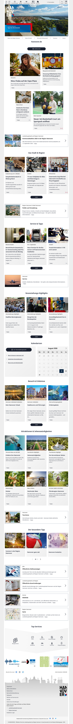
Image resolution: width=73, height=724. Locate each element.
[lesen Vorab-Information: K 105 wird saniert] (58, 246)
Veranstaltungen (14, 3)
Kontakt (8, 699)
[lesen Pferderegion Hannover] (58, 488)
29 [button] (48, 356)
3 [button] (39, 360)
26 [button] (48, 371)
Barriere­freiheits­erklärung (13, 693)
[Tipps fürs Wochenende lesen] (36, 20)
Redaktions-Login (11, 712)
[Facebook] (16, 672)
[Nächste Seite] (40, 559)
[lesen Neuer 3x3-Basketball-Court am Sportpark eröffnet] (48, 110)
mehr (36, 197)
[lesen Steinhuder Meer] (36, 488)
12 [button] (48, 363)
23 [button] (66, 367)
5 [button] (48, 360)
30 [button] (52, 356)
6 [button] (52, 360)
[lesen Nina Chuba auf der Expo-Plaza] (25, 71)
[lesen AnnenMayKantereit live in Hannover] (58, 315)
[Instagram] (19, 672)
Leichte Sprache (26, 3)
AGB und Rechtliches (11, 688)
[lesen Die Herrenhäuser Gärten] (58, 452)
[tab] (35, 559)
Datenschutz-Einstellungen (13, 701)
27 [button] (39, 356)
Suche (62, 3)
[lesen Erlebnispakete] (58, 403)
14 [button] (57, 363)
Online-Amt (33, 3)
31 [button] (57, 356)
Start (6, 3)
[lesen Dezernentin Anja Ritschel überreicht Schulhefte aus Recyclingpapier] (58, 175)
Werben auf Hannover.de (12, 697)
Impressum (9, 686)
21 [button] (57, 367)
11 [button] (44, 363)
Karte (9, 3)
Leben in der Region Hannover (14, 38)
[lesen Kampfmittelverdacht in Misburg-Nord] (15, 175)
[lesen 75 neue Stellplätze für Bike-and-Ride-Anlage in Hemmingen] (36, 175)
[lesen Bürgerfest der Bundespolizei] (36, 315)
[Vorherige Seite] (32, 559)
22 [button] (61, 367)
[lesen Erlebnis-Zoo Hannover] (15, 452)
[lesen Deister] (15, 488)
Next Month (66, 348)
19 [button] (48, 367)
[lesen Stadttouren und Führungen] (36, 403)
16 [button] (66, 363)
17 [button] (39, 367)
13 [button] (52, 363)
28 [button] (44, 356)
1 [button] (61, 356)
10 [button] (39, 363)
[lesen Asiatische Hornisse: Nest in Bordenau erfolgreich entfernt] (23, 106)
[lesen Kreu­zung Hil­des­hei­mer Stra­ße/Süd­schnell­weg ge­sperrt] (52, 69)
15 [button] (61, 363)
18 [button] (44, 367)
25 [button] (44, 371)
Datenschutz (9, 690)
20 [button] (52, 367)
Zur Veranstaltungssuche (20, 349)
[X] (23, 672)
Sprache (20, 3)
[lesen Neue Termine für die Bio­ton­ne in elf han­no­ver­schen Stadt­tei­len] (36, 246)
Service (64, 38)
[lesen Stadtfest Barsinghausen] (15, 315)
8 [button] (61, 360)
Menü (66, 3)
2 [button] (48, 375)
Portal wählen (51, 2)
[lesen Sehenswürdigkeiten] (36, 452)
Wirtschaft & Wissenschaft (42, 38)
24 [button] (39, 371)
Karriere (37, 3)
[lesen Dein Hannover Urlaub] (15, 403)
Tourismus (55, 38)
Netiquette (9, 695)
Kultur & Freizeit (28, 38)
